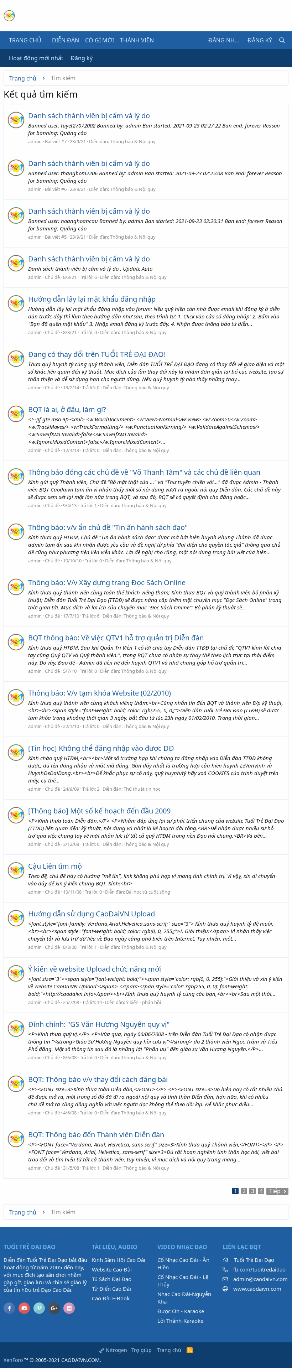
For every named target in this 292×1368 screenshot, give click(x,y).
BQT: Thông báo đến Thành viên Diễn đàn (96, 1134)
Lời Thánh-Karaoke (180, 1320)
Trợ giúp (141, 1350)
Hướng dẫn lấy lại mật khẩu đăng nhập (92, 299)
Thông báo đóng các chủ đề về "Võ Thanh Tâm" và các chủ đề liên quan (144, 472)
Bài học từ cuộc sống (148, 892)
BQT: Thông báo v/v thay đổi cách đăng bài (98, 1079)
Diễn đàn (65, 40)
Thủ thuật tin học (142, 789)
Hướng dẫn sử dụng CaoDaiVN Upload (91, 914)
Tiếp (275, 1191)
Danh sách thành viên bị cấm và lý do (89, 115)
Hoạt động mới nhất (36, 58)
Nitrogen (115, 1350)
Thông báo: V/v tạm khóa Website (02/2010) (99, 693)
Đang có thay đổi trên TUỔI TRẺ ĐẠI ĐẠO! (97, 354)
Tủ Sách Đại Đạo (111, 1279)
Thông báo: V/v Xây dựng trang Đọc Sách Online (107, 582)
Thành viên (137, 40)
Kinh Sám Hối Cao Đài (118, 1259)
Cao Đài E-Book (111, 1298)
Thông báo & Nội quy (133, 141)
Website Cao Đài (112, 1269)
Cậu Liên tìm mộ (55, 866)
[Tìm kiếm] (282, 40)
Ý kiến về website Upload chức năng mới (94, 969)
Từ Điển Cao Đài (111, 1288)
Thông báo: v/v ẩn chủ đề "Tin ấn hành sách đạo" (108, 527)
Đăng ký (82, 58)
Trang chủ (25, 40)
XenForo (13, 1360)
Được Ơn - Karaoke (180, 1311)
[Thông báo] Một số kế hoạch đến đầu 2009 (99, 811)
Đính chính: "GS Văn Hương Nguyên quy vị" (99, 1024)
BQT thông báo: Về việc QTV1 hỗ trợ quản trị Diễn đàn (116, 638)
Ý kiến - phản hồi (143, 1002)
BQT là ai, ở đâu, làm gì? (67, 409)
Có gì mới (99, 40)
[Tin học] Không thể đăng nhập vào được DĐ (101, 748)
